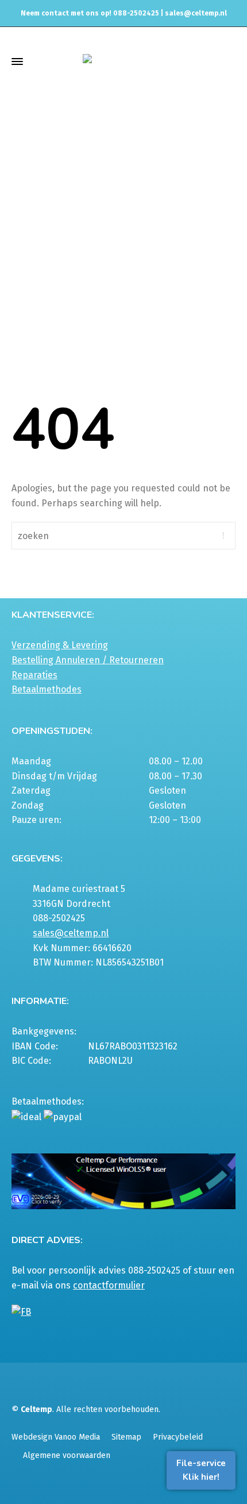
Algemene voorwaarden (66, 1455)
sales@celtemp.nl (196, 13)
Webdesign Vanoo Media (55, 1437)
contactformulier (109, 1285)
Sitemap (126, 1437)
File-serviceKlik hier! (201, 1470)
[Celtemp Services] (123, 61)
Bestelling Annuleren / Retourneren (87, 660)
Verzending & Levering (59, 645)
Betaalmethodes (46, 689)
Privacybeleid (178, 1437)
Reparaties (34, 675)
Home (63, 157)
